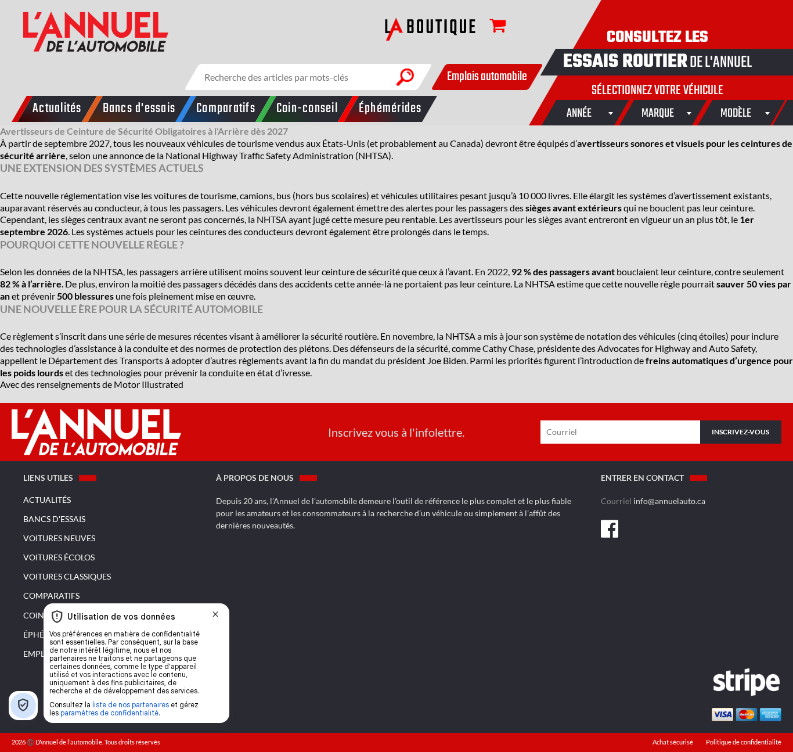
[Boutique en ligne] (430, 29)
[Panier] (492, 27)
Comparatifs (51, 595)
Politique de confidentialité (743, 742)
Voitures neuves (59, 538)
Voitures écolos (59, 557)
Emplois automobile (487, 77)
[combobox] (580, 112)
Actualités (47, 500)
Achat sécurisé (673, 742)
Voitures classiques (67, 576)
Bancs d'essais (54, 519)
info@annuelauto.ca (669, 501)
